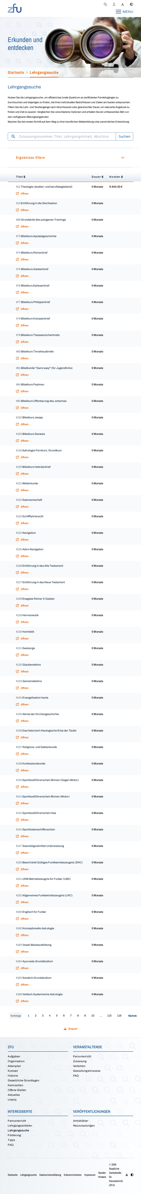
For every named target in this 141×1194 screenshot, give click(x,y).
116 (119, 1015)
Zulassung (80, 1061)
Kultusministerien (73, 1175)
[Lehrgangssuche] (105, 4)
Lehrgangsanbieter (20, 1125)
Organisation (16, 1061)
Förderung (14, 1135)
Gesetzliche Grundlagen (23, 1080)
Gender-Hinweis (102, 1175)
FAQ (76, 1075)
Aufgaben (14, 1056)
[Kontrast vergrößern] (131, 4)
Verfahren (79, 1066)
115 (109, 1015)
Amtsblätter (80, 1120)
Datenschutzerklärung (50, 1175)
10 (92, 1015)
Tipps (11, 1140)
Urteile (12, 1099)
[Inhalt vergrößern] (122, 4)
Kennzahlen (15, 1085)
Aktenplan (14, 1066)
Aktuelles (14, 1094)
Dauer (96, 176)
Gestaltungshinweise (87, 1070)
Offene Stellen (17, 1090)
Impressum (89, 1175)
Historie (13, 1075)
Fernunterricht (82, 1056)
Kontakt (13, 1070)
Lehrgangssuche (18, 1130)
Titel (19, 176)
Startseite (13, 1175)
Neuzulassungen (84, 1125)
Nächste (132, 1016)
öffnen (24, 193)
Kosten (114, 176)
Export (72, 1028)
